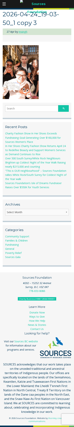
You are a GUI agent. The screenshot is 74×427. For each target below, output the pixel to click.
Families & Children (16, 240)
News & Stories (37, 325)
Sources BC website (26, 341)
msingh (23, 31)
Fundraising (12, 244)
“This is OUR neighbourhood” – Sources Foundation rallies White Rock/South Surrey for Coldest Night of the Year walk (35, 175)
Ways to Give (37, 316)
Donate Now (37, 312)
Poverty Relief (13, 253)
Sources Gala (12, 257)
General (9, 248)
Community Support (17, 236)
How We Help (37, 320)
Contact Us (37, 329)
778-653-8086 (37, 291)
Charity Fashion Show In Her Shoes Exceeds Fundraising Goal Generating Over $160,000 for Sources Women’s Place (33, 137)
